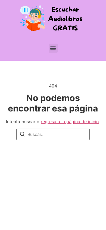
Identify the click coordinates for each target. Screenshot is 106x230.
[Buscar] (22, 135)
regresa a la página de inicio (70, 121)
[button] (53, 48)
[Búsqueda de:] (53, 134)
